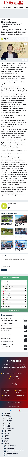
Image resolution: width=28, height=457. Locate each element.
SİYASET (9, 423)
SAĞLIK (21, 7)
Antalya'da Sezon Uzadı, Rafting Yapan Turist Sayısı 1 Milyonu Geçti (21, 249)
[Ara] (26, 3)
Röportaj (6, 435)
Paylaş (4, 59)
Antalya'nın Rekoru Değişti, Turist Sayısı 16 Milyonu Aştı (20, 224)
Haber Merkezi (12, 205)
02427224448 (15, 376)
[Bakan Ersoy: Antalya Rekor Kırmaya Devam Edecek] (21, 231)
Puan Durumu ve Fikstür (21, 392)
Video (6, 431)
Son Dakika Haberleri (20, 395)
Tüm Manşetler (6, 395)
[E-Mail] (9, 208)
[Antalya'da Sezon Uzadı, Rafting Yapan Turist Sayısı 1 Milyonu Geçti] (21, 244)
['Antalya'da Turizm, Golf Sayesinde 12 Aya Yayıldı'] (7, 218)
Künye (16, 402)
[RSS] (16, 384)
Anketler (6, 438)
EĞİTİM (3, 7)
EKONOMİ (8, 7)
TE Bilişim (17, 406)
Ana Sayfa (7, 413)
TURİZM (8, 19)
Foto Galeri (7, 430)
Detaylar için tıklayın (14, 310)
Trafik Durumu (6, 392)
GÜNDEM (15, 7)
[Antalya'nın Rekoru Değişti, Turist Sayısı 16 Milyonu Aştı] (21, 218)
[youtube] (20, 410)
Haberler (3, 19)
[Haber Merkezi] (4, 206)
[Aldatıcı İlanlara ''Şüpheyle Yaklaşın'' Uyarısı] (14, 50)
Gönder (4, 270)
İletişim (19, 402)
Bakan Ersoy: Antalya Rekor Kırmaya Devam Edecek (20, 237)
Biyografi (6, 436)
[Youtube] (14, 384)
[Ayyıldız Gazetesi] (13, 3)
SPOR (8, 425)
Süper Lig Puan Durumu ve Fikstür (15, 450)
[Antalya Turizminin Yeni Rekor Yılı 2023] (7, 244)
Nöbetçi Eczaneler (7, 390)
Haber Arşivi (6, 397)
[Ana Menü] (1, 2)
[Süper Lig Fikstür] (26, 315)
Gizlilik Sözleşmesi (10, 402)
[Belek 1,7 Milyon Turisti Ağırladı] (7, 231)
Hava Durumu (19, 390)
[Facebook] (12, 384)
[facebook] (10, 410)
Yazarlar (6, 433)
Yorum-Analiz (10, 428)
